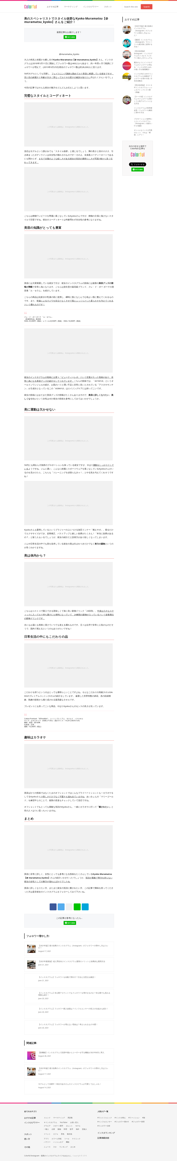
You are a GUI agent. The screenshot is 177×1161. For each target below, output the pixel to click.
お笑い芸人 (74, 1122)
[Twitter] (61, 906)
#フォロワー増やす (122, 1122)
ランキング (63, 1147)
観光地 (69, 1134)
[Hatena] (85, 906)
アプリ (46, 1139)
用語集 (70, 1118)
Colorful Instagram (30, 7)
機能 (67, 1142)
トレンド (47, 1118)
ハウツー (47, 1142)
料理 (65, 1129)
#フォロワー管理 (138, 1122)
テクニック (76, 1139)
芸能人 (84, 1129)
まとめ (72, 1147)
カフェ (55, 1134)
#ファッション (134, 1118)
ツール (66, 1139)
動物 (59, 1129)
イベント (47, 1134)
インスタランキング (106, 1133)
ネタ (55, 1147)
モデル (77, 1126)
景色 (62, 1134)
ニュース (47, 1147)
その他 (27, 1147)
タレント (69, 1126)
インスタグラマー (91, 6)
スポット (108, 6)
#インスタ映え (120, 1118)
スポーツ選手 (58, 1126)
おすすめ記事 (52, 6)
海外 (77, 1129)
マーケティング (71, 6)
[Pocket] (69, 906)
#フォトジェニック (104, 1118)
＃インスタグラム (50, 1122)
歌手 (71, 1129)
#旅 (143, 1118)
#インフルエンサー (104, 1122)
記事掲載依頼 (103, 1138)
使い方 (27, 1138)
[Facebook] (53, 906)
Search (147, 6)
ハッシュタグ (58, 1142)
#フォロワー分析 (103, 1126)
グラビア (47, 1126)
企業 (53, 1129)
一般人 (46, 1129)
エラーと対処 (57, 1139)
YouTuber (63, 1122)
